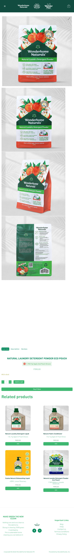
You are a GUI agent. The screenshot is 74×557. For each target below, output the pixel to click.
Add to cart (19, 382)
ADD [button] (18, 444)
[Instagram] (40, 531)
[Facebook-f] (34, 531)
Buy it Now (37, 389)
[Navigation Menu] (5, 6)
